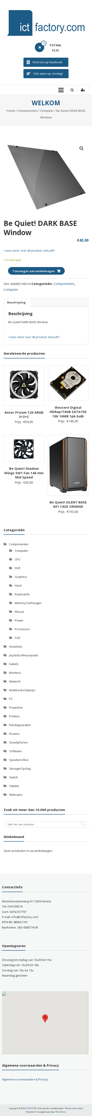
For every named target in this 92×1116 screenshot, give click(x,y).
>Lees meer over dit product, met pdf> (29, 250)
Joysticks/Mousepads (23, 655)
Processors (22, 629)
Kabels (14, 664)
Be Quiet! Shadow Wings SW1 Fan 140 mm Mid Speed (24, 472)
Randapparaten (20, 725)
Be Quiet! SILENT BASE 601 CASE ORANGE (68, 504)
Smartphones (18, 742)
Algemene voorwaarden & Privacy (25, 1079)
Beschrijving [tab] (16, 302)
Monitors (15, 673)
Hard (18, 585)
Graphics (21, 577)
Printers (14, 716)
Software (15, 751)
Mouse (19, 612)
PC (11, 699)
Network (15, 681)
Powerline (16, 707)
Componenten (27, 111)
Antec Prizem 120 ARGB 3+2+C (23, 414)
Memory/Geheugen (28, 603)
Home (10, 111)
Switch (13, 777)
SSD (17, 638)
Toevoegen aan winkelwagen (34, 271)
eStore (75, 1108)
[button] (81, 148)
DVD (18, 568)
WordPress (61, 1111)
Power (19, 620)
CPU (17, 559)
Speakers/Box (19, 760)
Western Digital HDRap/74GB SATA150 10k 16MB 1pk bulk (68, 411)
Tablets (14, 786)
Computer (47, 111)
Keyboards (22, 594)
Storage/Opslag (20, 768)
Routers (14, 734)
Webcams (16, 795)
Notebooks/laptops (22, 690)
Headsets (15, 646)
